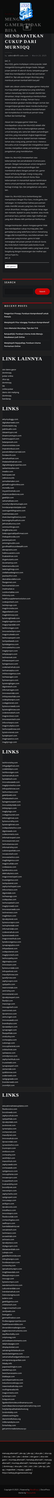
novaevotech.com (10, 854)
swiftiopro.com (8, 1223)
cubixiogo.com (8, 1043)
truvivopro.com (9, 1148)
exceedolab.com (9, 1236)
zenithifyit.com (8, 1158)
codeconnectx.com (10, 834)
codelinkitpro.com (10, 769)
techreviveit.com (9, 657)
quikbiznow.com (9, 1072)
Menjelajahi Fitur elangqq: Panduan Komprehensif (26, 322)
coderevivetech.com (11, 712)
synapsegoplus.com (10, 945)
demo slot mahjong (10, 392)
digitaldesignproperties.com (14, 465)
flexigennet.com (9, 582)
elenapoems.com (9, 549)
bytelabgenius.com (10, 644)
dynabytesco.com (10, 1242)
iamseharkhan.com (10, 458)
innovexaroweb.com (11, 909)
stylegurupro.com (10, 1246)
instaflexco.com (9, 1210)
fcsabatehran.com (10, 556)
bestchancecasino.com (12, 1373)
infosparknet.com (9, 971)
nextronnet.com (9, 1010)
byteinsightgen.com (10, 683)
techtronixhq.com (10, 762)
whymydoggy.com (10, 419)
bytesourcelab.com (10, 968)
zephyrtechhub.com (11, 1059)
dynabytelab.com (9, 1122)
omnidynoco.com (9, 1056)
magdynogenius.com (11, 621)
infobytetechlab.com (11, 696)
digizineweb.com (9, 831)
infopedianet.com (9, 948)
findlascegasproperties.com (14, 1321)
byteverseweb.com (10, 935)
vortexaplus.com (9, 1039)
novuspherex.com (10, 1174)
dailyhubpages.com (10, 1343)
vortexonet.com (9, 1132)
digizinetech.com (9, 686)
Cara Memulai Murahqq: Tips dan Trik (21, 328)
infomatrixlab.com (10, 929)
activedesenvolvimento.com (14, 1340)
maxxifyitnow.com (10, 974)
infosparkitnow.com (10, 788)
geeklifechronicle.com (11, 1255)
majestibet (10, 1469)
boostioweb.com (9, 1112)
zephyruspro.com (9, 981)
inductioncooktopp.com (12, 1383)
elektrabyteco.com (10, 873)
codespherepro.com (11, 699)
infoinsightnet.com (10, 818)
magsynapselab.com (11, 624)
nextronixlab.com (9, 987)
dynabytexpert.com (10, 997)
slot (13, 1456)
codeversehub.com (10, 932)
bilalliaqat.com (8, 1376)
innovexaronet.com (10, 841)
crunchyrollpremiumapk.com (14, 504)
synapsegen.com (9, 1030)
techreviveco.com (9, 912)
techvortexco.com (10, 792)
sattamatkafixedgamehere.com (15, 1357)
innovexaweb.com (10, 1020)
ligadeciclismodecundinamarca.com (17, 1402)
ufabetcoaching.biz (10, 1415)
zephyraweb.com (9, 1164)
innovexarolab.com (10, 693)
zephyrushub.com (10, 1115)
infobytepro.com (9, 808)
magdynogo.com (9, 742)
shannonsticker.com (11, 445)
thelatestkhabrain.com (12, 461)
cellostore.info (8, 478)
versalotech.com (9, 1229)
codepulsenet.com (10, 951)
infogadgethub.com (10, 766)
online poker (7, 389)
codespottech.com (10, 602)
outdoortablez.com (10, 592)
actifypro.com (8, 1203)
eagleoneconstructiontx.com (14, 1330)
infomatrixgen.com (10, 690)
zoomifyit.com (8, 1085)
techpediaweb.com (10, 641)
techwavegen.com (10, 677)
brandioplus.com (9, 1023)
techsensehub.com (10, 775)
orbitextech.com (9, 1304)
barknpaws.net (8, 474)
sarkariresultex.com (10, 468)
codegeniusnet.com (10, 814)
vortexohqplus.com (10, 1220)
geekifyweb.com (9, 795)
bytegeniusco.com (10, 663)
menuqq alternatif (10, 1453)
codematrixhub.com (11, 667)
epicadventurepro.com (12, 1269)
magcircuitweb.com (10, 634)
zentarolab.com (9, 1069)
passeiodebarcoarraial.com (13, 452)
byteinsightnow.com (11, 709)
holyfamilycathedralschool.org (15, 1409)
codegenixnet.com (10, 703)
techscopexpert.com (11, 637)
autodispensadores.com (12, 1379)
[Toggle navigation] (27, 27)
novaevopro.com (9, 1177)
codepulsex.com (9, 899)
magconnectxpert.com (12, 876)
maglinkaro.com (9, 915)
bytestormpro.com (10, 1282)
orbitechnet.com (9, 1049)
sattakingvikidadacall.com (13, 1350)
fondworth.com (9, 455)
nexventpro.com (9, 1190)
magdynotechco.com (11, 785)
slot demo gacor (9, 369)
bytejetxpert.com (9, 735)
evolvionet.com (9, 1125)
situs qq (5, 379)
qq (3, 385)
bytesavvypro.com (10, 680)
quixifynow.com (9, 977)
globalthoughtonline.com (13, 484)
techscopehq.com (10, 958)
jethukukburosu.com (11, 523)
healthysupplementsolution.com (16, 598)
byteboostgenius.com (11, 942)
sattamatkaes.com (10, 501)
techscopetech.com (10, 902)
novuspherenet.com (11, 1046)
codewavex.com (9, 867)
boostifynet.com (9, 1187)
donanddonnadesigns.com (13, 1327)
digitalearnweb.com (10, 422)
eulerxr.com (7, 1298)
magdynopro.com (10, 650)
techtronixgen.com (10, 628)
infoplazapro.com (9, 654)
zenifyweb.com (8, 1311)
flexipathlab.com (9, 1033)
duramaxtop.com (9, 562)
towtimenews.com (10, 514)
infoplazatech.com (10, 798)
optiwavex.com (8, 1053)
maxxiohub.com (9, 1161)
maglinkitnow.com (10, 615)
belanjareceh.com (9, 442)
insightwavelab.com (10, 1272)
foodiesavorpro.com (11, 1262)
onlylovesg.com (9, 1337)
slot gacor (34, 1456)
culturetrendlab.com (11, 1288)
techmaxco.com (9, 1233)
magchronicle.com (10, 608)
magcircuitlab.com (10, 863)
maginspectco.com (10, 738)
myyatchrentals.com (11, 491)
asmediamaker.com (10, 481)
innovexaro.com (9, 964)
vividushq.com (8, 1036)
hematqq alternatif (34, 1459)
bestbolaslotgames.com (12, 1353)
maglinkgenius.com (10, 860)
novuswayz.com (9, 1200)
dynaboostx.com (9, 1207)
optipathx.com (8, 984)
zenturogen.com (9, 1017)
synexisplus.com (9, 1128)
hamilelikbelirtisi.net (10, 1226)
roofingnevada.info (10, 1389)
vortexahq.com (8, 1154)
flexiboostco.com (9, 1109)
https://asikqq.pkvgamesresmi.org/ (17, 1472)
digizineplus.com (9, 961)
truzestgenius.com (10, 880)
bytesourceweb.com (11, 706)
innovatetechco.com (11, 647)
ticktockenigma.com (11, 1295)
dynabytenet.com (10, 919)
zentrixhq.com (8, 990)
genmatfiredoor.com (11, 1317)
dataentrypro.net (9, 432)
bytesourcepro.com (10, 922)
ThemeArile (31, 1493)
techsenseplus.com (10, 670)
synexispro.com (9, 1396)
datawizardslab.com (10, 1249)
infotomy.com (8, 595)
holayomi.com (8, 1399)
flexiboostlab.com (10, 1216)
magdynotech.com (10, 955)
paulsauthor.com (9, 575)
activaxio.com (8, 1239)
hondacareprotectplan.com (14, 507)
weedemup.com (9, 1370)
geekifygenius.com (10, 1301)
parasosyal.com (9, 540)
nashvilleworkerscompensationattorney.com (21, 1406)
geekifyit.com (8, 497)
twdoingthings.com (10, 569)
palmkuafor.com (9, 429)
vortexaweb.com (9, 1167)
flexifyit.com (7, 1000)
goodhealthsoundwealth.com (15, 546)
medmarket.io (8, 589)
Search (10, 282)
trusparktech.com (10, 1181)
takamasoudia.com (10, 566)
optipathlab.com (9, 1119)
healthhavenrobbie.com (12, 1324)
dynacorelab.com (9, 1141)
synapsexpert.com (10, 1066)
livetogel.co (7, 1314)
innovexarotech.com (11, 719)
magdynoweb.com (10, 906)
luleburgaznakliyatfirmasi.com (15, 533)
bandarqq (6, 398)
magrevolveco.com (10, 716)
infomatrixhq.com (10, 847)
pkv (18, 1456)
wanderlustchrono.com (12, 1285)
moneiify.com (8, 487)
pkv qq (22, 1453)
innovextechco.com (10, 857)
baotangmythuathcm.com (13, 520)
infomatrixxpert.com (11, 837)
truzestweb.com (9, 1062)
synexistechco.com (10, 1145)
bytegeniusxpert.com (11, 801)
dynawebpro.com (9, 1026)
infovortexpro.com (10, 722)
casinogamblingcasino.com (13, 510)
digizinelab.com (9, 893)
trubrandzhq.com (9, 1184)
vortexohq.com (9, 1265)
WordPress (34, 1489)
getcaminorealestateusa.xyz (14, 1428)
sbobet (25, 1456)
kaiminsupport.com (10, 438)
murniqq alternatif (16, 1459)
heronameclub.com (10, 585)
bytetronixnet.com (10, 732)
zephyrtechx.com (9, 1194)
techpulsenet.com (10, 883)
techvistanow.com (10, 844)
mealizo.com (7, 471)
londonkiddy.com (9, 1412)
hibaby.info (7, 1363)
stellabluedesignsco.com (12, 572)
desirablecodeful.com (11, 579)
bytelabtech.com (9, 779)
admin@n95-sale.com (16, 55)
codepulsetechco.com (11, 827)
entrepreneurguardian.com (14, 1360)
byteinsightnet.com (10, 824)
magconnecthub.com (11, 938)
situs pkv (39, 1453)
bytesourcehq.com (10, 821)
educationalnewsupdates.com (15, 1106)
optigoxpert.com (9, 1197)
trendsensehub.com (11, 1291)
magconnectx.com (10, 1393)
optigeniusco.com (10, 1171)
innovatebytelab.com (11, 805)
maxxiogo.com (8, 1003)
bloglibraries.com (9, 530)
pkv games (11, 266)
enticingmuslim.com (11, 543)
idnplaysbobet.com (10, 1347)
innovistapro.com (9, 1213)
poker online (7, 376)
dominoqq (6, 372)
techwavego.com (9, 896)
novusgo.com (8, 1278)
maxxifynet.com (9, 1135)
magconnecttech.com (11, 1308)
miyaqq (20, 1469)
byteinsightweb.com (11, 618)
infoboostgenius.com (11, 673)
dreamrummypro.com (11, 435)
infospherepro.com (10, 1259)
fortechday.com (9, 1425)
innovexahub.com (10, 1138)
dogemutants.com (10, 559)
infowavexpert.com (10, 660)
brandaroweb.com (10, 1082)
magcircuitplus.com (10, 725)
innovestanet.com (10, 994)
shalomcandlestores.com (13, 494)
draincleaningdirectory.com (14, 517)
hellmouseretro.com (11, 553)
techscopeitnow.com (11, 729)
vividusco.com (8, 1151)
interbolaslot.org (9, 425)
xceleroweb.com (9, 1075)
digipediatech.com (10, 611)
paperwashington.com (12, 1366)
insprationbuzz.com (10, 448)
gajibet (28, 1469)
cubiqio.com (7, 1252)
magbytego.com (9, 811)
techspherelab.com (10, 925)
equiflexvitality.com (10, 1334)
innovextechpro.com (11, 631)
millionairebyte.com (10, 1422)
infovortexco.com (9, 889)
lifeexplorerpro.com (10, 1275)
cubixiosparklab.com (11, 850)
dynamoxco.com (9, 1013)
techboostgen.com (10, 772)
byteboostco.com (9, 870)
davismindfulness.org (11, 1419)
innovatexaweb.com (11, 782)
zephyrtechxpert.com (11, 886)
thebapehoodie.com (11, 536)
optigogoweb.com (10, 1079)
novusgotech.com (10, 1007)
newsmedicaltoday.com (12, 1386)
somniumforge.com (10, 527)
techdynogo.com (9, 605)
